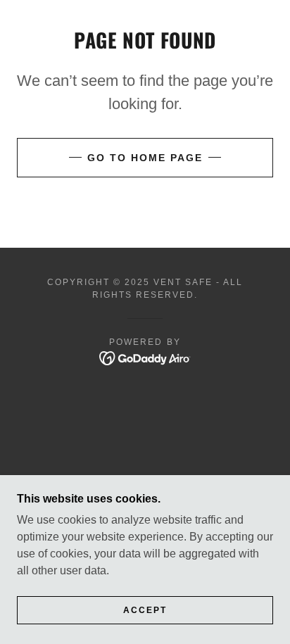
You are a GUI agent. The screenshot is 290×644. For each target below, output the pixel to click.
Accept (145, 610)
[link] (145, 357)
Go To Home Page (145, 157)
